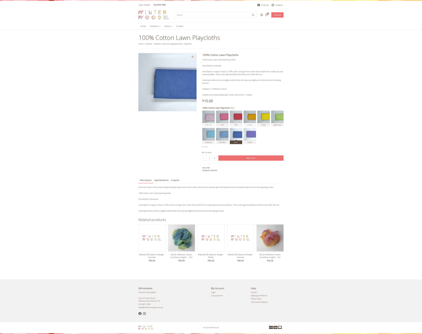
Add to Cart (251, 158)
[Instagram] (144, 313)
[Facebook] (140, 313)
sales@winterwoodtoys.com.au (150, 307)
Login (213, 292)
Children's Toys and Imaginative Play (168, 44)
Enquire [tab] (175, 180)
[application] (159, 26)
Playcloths (188, 44)
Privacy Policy (256, 299)
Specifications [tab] (161, 180)
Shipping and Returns (259, 295)
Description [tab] (146, 180)
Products (148, 44)
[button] (193, 57)
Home (140, 44)
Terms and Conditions (259, 302)
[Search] (253, 15)
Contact (254, 292)
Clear (206, 147)
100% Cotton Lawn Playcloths (218, 108)
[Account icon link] (261, 15)
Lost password (217, 295)
